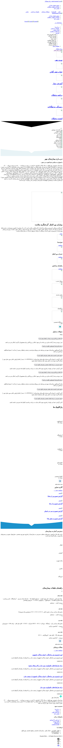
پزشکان (57, 712)
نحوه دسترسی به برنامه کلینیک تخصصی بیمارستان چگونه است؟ (48, 364)
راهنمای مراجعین (55, 28)
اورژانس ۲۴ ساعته (54, 721)
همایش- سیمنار (52, 44)
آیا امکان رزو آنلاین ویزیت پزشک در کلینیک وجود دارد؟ (50, 338)
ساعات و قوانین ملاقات (53, 7)
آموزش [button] (57, 33)
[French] (27, 21)
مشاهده (60, 245)
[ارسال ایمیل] (58, 747)
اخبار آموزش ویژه (51, 34)
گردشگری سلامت (54, 31)
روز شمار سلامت (51, 40)
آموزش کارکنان (52, 36)
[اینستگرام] (58, 743)
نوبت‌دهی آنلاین (55, 713)
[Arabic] (31, 21)
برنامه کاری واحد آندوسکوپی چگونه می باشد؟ (52, 346)
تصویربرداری (56, 722)
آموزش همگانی (52, 43)
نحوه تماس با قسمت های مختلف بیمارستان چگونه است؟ (49, 355)
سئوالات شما (56, 46)
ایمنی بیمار (53, 38)
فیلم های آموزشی (51, 41)
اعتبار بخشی (56, 30)
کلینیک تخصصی (55, 725)
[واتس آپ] (58, 745)
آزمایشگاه (56, 724)
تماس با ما (56, 8)
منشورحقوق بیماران (54, 5)
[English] (36, 21)
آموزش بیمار (53, 37)
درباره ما (57, 27)
